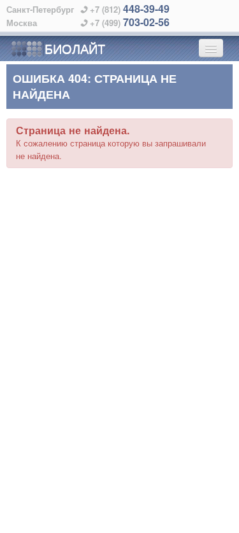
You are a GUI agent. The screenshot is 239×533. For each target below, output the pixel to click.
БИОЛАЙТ (75, 48)
